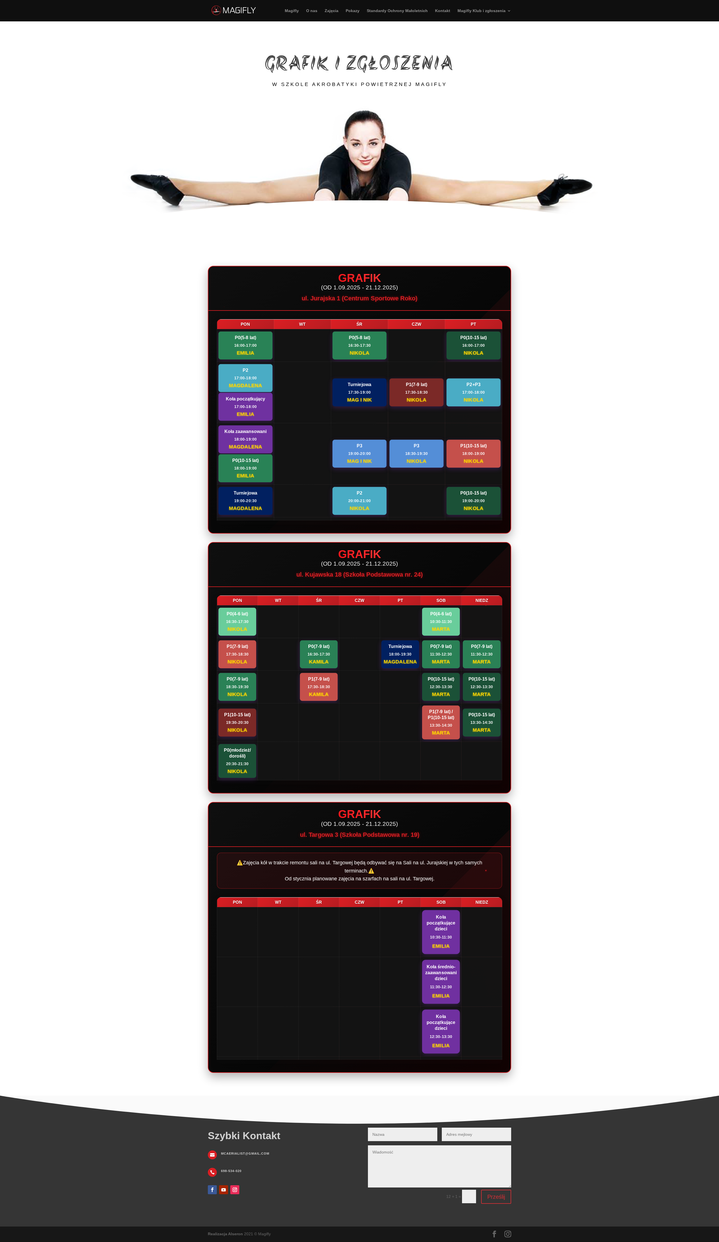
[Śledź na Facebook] (212, 1189)
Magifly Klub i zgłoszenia (482, 11)
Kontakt (442, 11)
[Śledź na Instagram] (234, 1189)
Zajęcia (331, 11)
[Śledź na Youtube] (223, 1189)
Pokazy (353, 11)
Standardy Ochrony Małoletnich (397, 11)
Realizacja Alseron (225, 1234)
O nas (311, 11)
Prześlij (496, 1197)
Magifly (292, 11)
